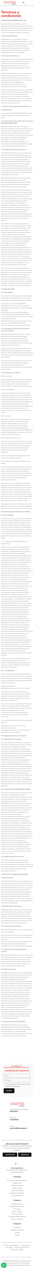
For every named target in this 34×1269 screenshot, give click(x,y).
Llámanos (13, 1118)
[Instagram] (14, 1135)
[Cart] (27, 3)
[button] (31, 3)
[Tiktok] (19, 1135)
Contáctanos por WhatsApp (19, 1109)
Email (11, 1126)
